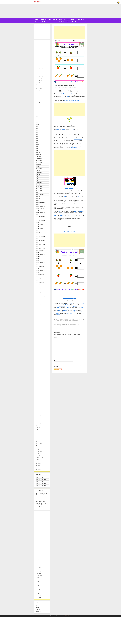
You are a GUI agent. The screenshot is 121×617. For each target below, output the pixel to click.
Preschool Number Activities (41, 385)
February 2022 (38, 565)
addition (58, 129)
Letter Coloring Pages (40, 208)
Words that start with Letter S (41, 479)
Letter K (37, 238)
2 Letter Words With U (40, 56)
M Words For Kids (39, 310)
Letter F (37, 218)
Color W (37, 144)
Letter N (37, 252)
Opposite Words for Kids (40, 363)
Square (37, 417)
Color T (37, 138)
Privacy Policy (74, 21)
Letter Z (37, 306)
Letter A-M (38, 198)
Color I (37, 116)
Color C (37, 104)
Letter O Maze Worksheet (40, 262)
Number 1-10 (38, 334)
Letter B (37, 200)
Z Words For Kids (39, 469)
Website (55, 360)
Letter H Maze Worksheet (40, 228)
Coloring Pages (79, 19)
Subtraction (71, 188)
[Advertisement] (60, 11)
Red (36, 395)
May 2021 (37, 581)
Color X (37, 146)
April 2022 (37, 561)
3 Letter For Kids (39, 60)
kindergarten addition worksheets (59, 320)
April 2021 (37, 583)
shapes (72, 129)
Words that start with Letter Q (41, 485)
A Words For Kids (39, 62)
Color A (37, 96)
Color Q (37, 132)
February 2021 (38, 587)
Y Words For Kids (39, 465)
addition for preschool (58, 319)
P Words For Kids (39, 371)
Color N (37, 126)
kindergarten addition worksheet (79, 319)
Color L (37, 122)
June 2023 (38, 539)
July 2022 (37, 555)
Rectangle (37, 393)
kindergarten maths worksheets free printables (72, 320)
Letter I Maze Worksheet (40, 232)
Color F (37, 110)
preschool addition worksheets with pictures (72, 324)
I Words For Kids (39, 184)
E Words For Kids (39, 160)
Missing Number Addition (40, 322)
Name (55, 351)
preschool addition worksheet (67, 323)
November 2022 (39, 551)
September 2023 (39, 533)
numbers (64, 214)
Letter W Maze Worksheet (40, 296)
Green (37, 180)
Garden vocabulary (39, 174)
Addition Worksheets (39, 72)
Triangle (37, 441)
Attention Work (38, 82)
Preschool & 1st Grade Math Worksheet (71, 100)
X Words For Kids (39, 463)
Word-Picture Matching (40, 457)
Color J (37, 118)
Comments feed (38, 609)
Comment (56, 337)
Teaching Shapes (39, 427)
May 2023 (37, 541)
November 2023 (39, 529)
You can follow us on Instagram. (69, 298)
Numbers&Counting (39, 359)
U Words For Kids (39, 443)
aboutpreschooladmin (66, 87)
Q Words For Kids (39, 389)
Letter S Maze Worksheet (40, 278)
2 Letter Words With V (40, 58)
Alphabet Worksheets (39, 80)
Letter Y (37, 302)
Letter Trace (38, 284)
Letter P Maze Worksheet (40, 266)
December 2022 (38, 549)
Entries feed (38, 607)
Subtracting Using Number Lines (41, 419)
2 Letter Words (38, 50)
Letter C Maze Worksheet (40, 206)
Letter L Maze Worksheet (40, 244)
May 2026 (37, 515)
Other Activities (53, 21)
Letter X (37, 298)
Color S (37, 136)
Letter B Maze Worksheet (40, 202)
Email (55, 356)
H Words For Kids (39, 182)
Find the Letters (38, 164)
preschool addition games (58, 323)
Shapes (68, 21)
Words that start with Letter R (41, 483)
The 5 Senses (38, 429)
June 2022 (38, 557)
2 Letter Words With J (40, 52)
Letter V (37, 290)
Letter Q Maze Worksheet (40, 270)
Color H (37, 114)
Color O (37, 128)
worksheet (56, 313)
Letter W (37, 294)
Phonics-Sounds (44, 19)
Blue (36, 86)
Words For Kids (61, 21)
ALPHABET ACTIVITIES (63, 19)
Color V (37, 142)
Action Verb (38, 66)
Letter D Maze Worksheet (40, 212)
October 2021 (38, 573)
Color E (37, 108)
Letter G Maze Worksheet (40, 224)
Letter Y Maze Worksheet (40, 304)
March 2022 (38, 563)
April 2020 (37, 591)
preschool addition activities (64, 321)
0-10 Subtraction (39, 46)
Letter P (37, 264)
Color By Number (39, 102)
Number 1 (37, 332)
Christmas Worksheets (39, 21)
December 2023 (38, 527)
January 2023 (38, 547)
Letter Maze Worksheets (40, 250)
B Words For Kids (39, 84)
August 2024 (38, 523)
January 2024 (38, 525)
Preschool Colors (39, 383)
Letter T (37, 280)
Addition (61, 93)
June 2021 (37, 579)
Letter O (37, 260)
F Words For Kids (39, 162)
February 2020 (38, 595)
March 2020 (38, 593)
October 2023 (38, 531)
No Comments (73, 87)
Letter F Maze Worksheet (40, 220)
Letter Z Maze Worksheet (40, 308)
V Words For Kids (39, 445)
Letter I (37, 230)
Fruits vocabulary (39, 168)
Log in (37, 605)
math (68, 96)
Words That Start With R (40, 481)
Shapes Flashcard (39, 407)
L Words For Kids (39, 190)
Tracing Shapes (38, 435)
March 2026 (38, 519)
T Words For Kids (39, 425)
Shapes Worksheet (39, 409)
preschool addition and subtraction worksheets (76, 321)
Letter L (37, 242)
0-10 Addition (38, 44)
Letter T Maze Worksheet (40, 282)
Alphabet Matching (39, 78)
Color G (37, 112)
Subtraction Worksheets (40, 423)
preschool (70, 300)
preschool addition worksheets (76, 323)
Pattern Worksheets (39, 373)
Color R (37, 134)
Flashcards (46, 21)
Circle (37, 92)
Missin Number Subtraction (40, 316)
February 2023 (38, 545)
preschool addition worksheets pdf (59, 324)
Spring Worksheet (39, 413)
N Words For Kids (39, 330)
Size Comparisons (39, 411)
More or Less (38, 328)
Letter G (37, 222)
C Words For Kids (39, 88)
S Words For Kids (39, 397)
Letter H (37, 226)
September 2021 (39, 575)
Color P (37, 130)
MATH (37, 314)
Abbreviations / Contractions (41, 64)
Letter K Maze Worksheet (40, 240)
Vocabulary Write (39, 453)
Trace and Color (38, 431)
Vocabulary (72, 19)
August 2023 (38, 535)
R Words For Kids (39, 391)
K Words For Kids (39, 188)
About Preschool (37, 1)
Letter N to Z (38, 256)
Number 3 (37, 340)
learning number (62, 306)
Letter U (37, 286)
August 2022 (38, 553)
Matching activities (39, 312)
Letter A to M (38, 196)
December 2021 (38, 569)
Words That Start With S (40, 29)
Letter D (37, 210)
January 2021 (38, 589)
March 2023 (38, 543)
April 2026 (37, 517)
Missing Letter (38, 318)
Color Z (37, 150)
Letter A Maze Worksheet (40, 194)
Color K (37, 120)
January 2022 (38, 567)
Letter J (37, 234)
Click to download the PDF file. (69, 231)
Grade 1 (49, 19)
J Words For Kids (39, 186)
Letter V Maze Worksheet (40, 292)
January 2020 (38, 597)
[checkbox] (118, 3)
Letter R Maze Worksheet (40, 274)
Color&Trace (38, 152)
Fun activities (38, 170)
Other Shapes (38, 369)
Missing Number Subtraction (41, 326)
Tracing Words (38, 437)
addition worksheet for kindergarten (68, 319)
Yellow (37, 467)
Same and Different (39, 399)
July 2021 (37, 577)
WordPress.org (38, 611)
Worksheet (65, 93)
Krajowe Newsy (38, 500)
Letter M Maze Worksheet (40, 248)
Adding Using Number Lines (41, 68)
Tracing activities (39, 433)
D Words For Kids (39, 158)
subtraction (64, 129)
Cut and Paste (38, 156)
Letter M (37, 246)
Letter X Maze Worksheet (40, 300)
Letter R (37, 272)
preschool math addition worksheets (59, 325)
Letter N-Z (37, 258)
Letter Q (37, 268)
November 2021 (38, 571)
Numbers (55, 19)
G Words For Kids (39, 172)
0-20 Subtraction (39, 48)
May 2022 (37, 559)
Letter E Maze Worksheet (40, 216)
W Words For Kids (39, 455)
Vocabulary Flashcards (40, 451)
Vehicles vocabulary (39, 447)
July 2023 (37, 537)
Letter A (37, 192)
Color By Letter (38, 100)
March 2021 (38, 585)
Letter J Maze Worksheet (40, 236)
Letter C (37, 204)
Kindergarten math (71, 93)
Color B (37, 98)
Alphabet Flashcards (39, 76)
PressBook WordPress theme (68, 615)
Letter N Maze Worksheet (40, 254)
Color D (37, 106)
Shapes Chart (38, 405)
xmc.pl (37, 503)
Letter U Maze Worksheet (40, 288)
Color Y (37, 148)
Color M (37, 124)
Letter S (37, 276)
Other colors (38, 367)
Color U (37, 140)
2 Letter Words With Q (40, 54)
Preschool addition (57, 321)
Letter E (37, 214)
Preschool (36, 19)
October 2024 (38, 521)
